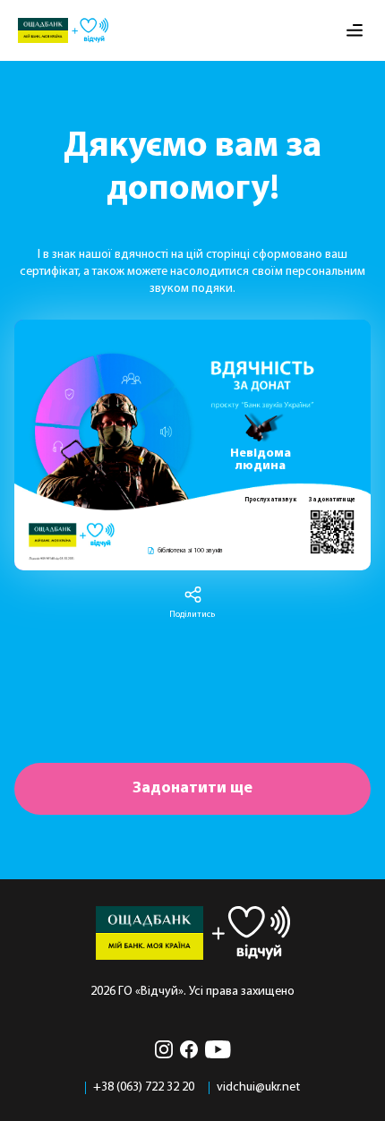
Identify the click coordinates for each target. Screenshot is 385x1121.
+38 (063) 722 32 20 (143, 1088)
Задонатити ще (192, 788)
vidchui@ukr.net (258, 1088)
